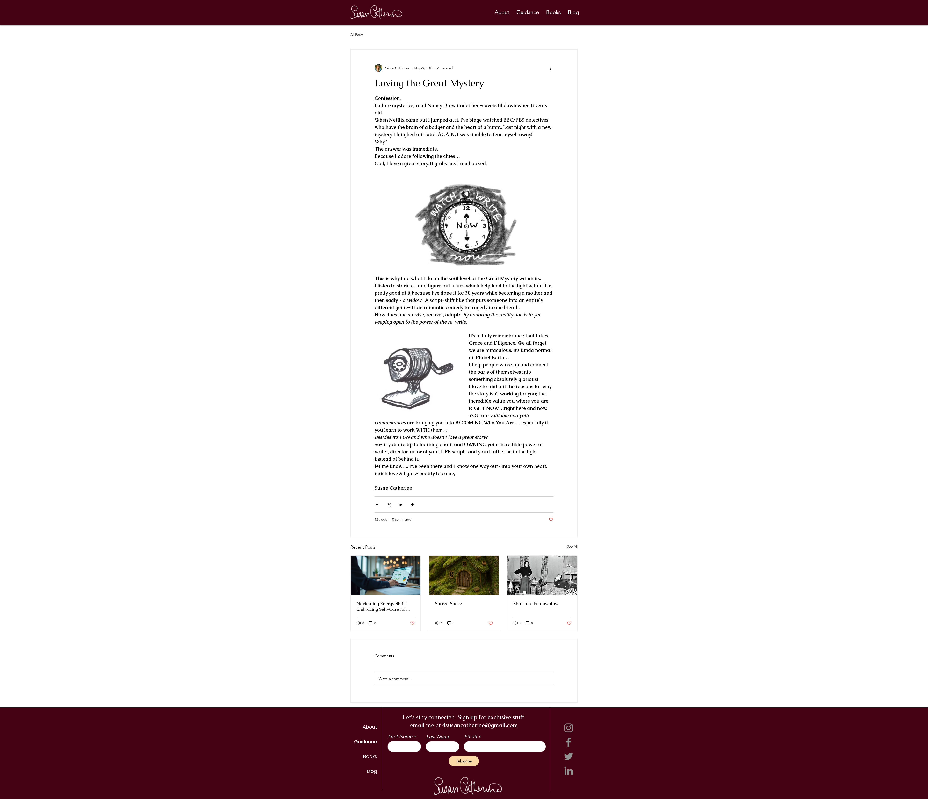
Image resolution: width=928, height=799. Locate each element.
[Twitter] (568, 756)
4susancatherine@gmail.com (480, 725)
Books (370, 756)
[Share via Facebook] (377, 504)
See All (572, 546)
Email (470, 736)
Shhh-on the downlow (535, 603)
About (370, 727)
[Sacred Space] (464, 575)
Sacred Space (448, 603)
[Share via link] (412, 504)
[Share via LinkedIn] (400, 504)
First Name (400, 736)
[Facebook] (568, 742)
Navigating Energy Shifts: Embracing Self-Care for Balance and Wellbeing (381, 606)
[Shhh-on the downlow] (542, 575)
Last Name (438, 736)
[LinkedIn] (568, 771)
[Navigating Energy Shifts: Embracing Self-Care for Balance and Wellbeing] (385, 575)
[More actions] (550, 68)
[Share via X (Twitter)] (388, 504)
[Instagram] (568, 728)
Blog (372, 771)
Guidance (365, 741)
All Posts (356, 34)
